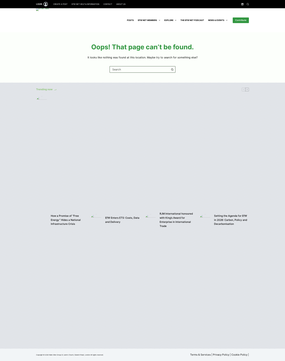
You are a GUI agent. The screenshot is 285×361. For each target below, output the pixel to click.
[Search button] (172, 69)
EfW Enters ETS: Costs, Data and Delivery (122, 219)
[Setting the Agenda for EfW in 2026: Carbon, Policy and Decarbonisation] (205, 220)
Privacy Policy (221, 354)
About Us (121, 4)
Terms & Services (200, 354)
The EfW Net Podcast (192, 20)
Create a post (60, 4)
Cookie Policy (239, 354)
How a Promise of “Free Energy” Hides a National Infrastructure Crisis (66, 220)
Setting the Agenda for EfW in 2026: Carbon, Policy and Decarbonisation (230, 220)
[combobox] (139, 69)
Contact (107, 4)
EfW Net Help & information (85, 4)
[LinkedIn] (242, 4)
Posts (130, 20)
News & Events (216, 20)
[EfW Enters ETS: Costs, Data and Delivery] (96, 220)
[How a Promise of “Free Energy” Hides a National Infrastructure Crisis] (42, 220)
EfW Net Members (147, 20)
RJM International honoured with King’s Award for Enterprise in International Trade (176, 219)
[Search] (248, 4)
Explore (168, 20)
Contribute (240, 20)
